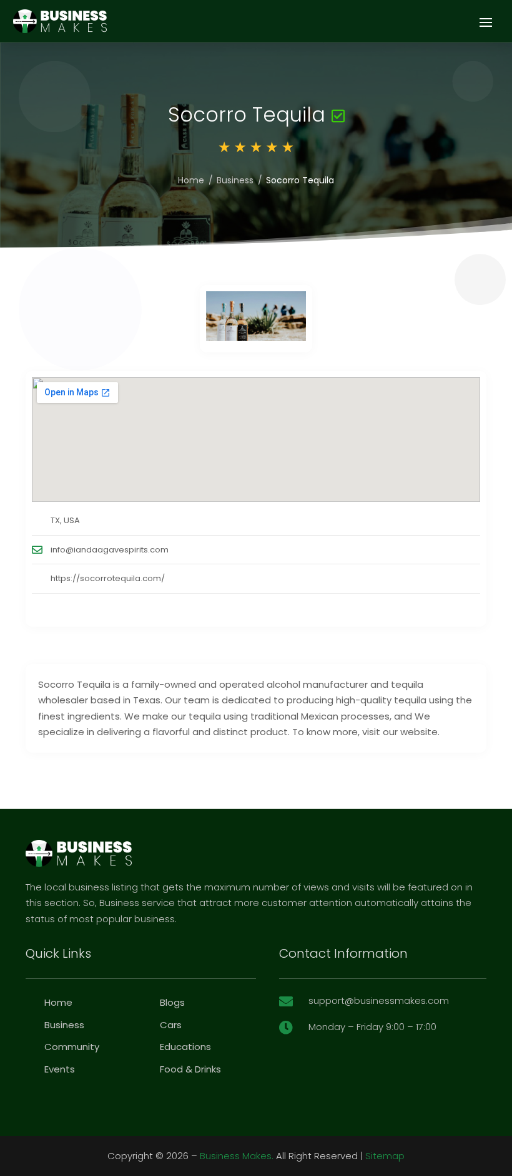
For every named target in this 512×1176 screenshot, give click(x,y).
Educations (185, 1046)
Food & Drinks (190, 1069)
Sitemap (385, 1155)
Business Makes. (236, 1155)
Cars (171, 1024)
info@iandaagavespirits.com (110, 550)
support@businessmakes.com (378, 1000)
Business (235, 180)
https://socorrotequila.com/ (108, 578)
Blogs (172, 1002)
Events (59, 1069)
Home (191, 180)
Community (71, 1046)
